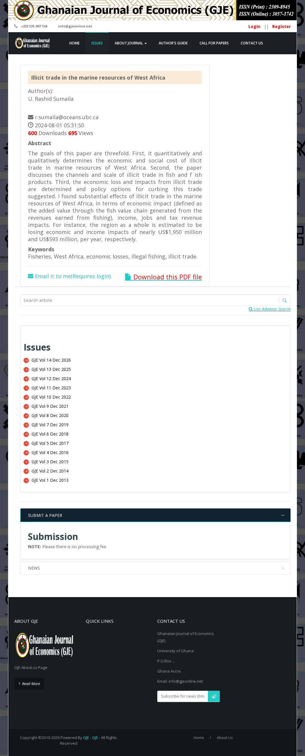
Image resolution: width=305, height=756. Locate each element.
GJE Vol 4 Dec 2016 (50, 452)
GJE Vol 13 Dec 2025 (51, 369)
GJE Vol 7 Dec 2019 (50, 424)
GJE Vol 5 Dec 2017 (50, 443)
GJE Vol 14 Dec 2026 (51, 360)
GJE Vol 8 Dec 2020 (50, 415)
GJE (86, 737)
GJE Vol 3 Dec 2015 (50, 461)
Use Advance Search (272, 309)
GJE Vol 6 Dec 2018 (50, 434)
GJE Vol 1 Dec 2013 (50, 480)
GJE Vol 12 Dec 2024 (51, 378)
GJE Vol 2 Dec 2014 (50, 471)
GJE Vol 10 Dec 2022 (51, 397)
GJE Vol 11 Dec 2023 (51, 388)
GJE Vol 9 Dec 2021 (50, 406)
